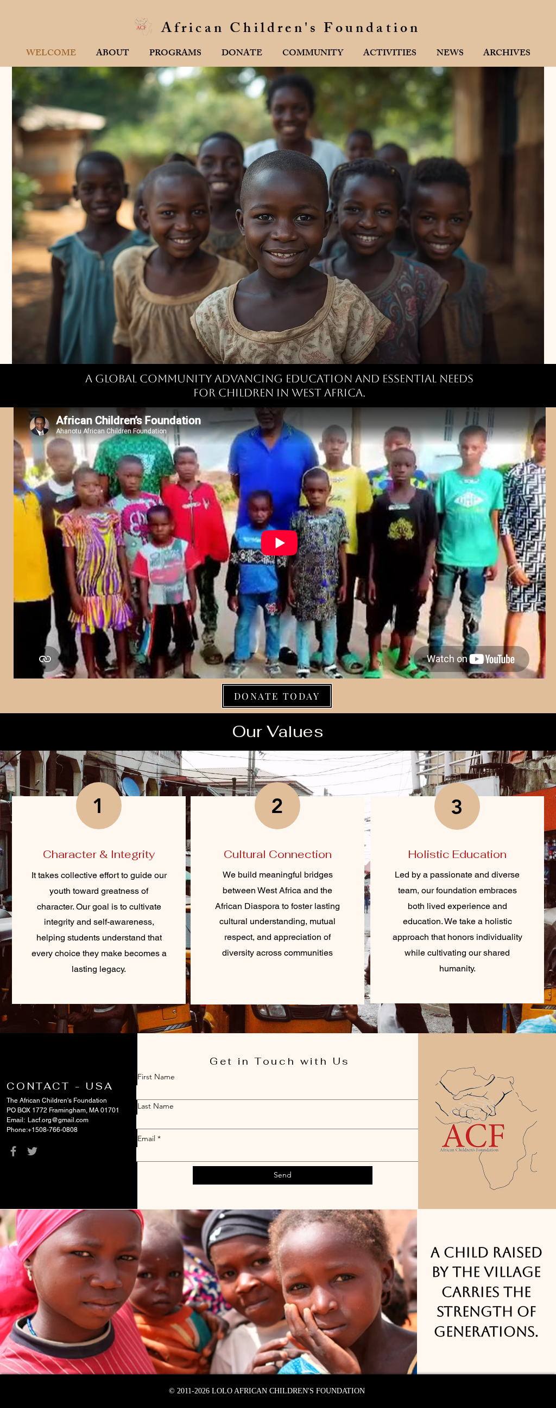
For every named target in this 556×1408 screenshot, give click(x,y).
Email (146, 1138)
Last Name (155, 1106)
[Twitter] (32, 1151)
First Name (156, 1076)
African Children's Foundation (291, 29)
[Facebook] (13, 1151)
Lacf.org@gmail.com (58, 1120)
